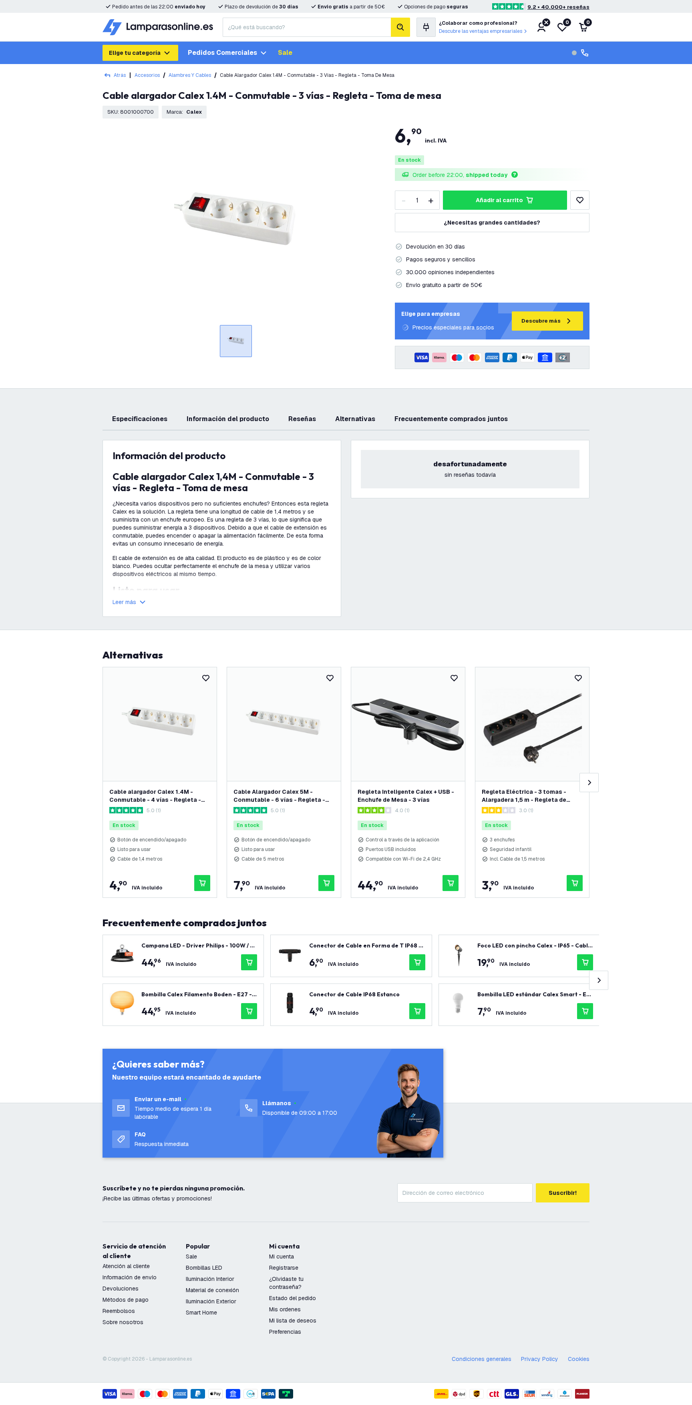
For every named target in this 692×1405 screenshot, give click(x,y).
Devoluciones (121, 1288)
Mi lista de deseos (292, 1320)
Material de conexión (212, 1290)
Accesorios (147, 75)
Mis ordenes (285, 1309)
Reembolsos (119, 1311)
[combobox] (307, 27)
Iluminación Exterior (211, 1301)
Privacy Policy (539, 1359)
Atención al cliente (126, 1266)
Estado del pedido (292, 1298)
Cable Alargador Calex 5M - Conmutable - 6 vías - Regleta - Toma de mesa (279, 796)
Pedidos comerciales (222, 52)
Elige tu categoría (135, 52)
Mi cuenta (281, 1256)
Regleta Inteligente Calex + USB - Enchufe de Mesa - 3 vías (406, 795)
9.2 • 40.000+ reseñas (558, 7)
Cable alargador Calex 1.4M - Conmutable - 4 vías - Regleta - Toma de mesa (155, 796)
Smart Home (201, 1312)
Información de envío (130, 1277)
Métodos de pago (126, 1299)
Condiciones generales (481, 1359)
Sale (285, 52)
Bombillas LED (204, 1267)
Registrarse (283, 1267)
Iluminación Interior (210, 1279)
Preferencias (285, 1331)
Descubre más (541, 320)
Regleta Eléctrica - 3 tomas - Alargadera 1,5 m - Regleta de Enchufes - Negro (524, 796)
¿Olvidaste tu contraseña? (286, 1283)
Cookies (578, 1359)
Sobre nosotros (123, 1322)
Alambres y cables (190, 75)
